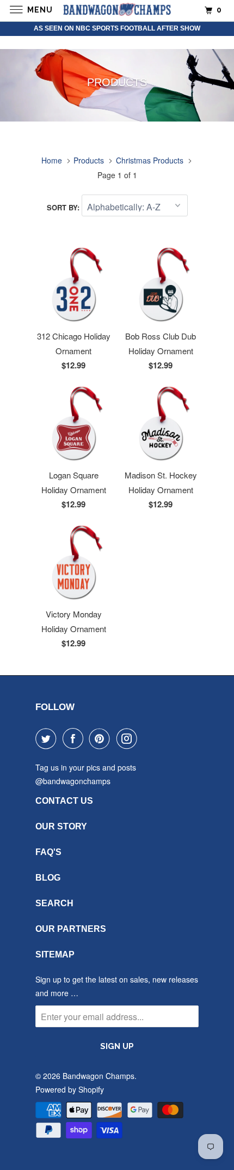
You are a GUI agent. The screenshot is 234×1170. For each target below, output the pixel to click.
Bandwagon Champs (98, 1075)
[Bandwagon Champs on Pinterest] (101, 738)
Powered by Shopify (69, 1089)
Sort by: (64, 207)
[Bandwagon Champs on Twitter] (47, 738)
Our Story (61, 826)
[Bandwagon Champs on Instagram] (128, 738)
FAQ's (48, 852)
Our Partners (70, 928)
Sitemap (55, 954)
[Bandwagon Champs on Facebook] (75, 738)
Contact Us (64, 800)
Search (54, 903)
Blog (47, 877)
